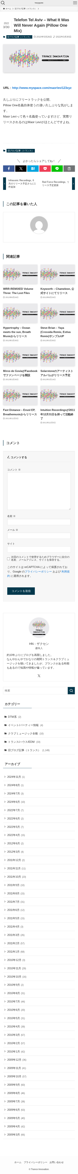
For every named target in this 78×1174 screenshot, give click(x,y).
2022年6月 (15, 818)
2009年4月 (16, 1126)
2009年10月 (16, 1076)
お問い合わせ (57, 1162)
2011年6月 (15, 909)
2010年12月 (16, 959)
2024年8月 (15, 785)
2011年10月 (16, 876)
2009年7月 (16, 1101)
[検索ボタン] (3, 3)
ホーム (17, 1162)
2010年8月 (16, 993)
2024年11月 (16, 776)
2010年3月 (16, 1034)
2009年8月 (16, 1093)
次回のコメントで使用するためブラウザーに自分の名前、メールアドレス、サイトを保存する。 (40, 558)
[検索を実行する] (71, 690)
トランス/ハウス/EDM (24, 741)
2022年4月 (16, 835)
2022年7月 (15, 810)
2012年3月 (15, 851)
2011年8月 (15, 893)
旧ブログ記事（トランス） (19, 37)
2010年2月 (16, 1043)
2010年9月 (15, 984)
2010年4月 (16, 1026)
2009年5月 (16, 1118)
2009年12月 (16, 1059)
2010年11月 (16, 968)
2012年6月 (15, 843)
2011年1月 (15, 951)
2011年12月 (16, 860)
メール (12, 529)
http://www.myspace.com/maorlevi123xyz (42, 88)
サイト (11, 543)
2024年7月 (15, 793)
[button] (9, 168)
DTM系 (14, 716)
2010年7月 (16, 1001)
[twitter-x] (39, 676)
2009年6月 (16, 1109)
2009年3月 (16, 1134)
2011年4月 (15, 926)
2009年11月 (16, 1068)
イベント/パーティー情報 (25, 725)
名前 (11, 516)
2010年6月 (16, 1009)
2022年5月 (15, 826)
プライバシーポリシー (38, 571)
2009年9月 (16, 1084)
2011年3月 (15, 934)
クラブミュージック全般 (26, 733)
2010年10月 (16, 976)
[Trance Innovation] (39, 3)
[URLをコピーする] (69, 168)
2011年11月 (16, 868)
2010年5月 (16, 1018)
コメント (14, 469)
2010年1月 (16, 1051)
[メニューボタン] (75, 3)
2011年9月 (15, 885)
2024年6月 (16, 801)
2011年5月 (15, 918)
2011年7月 (15, 901)
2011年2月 (15, 943)
